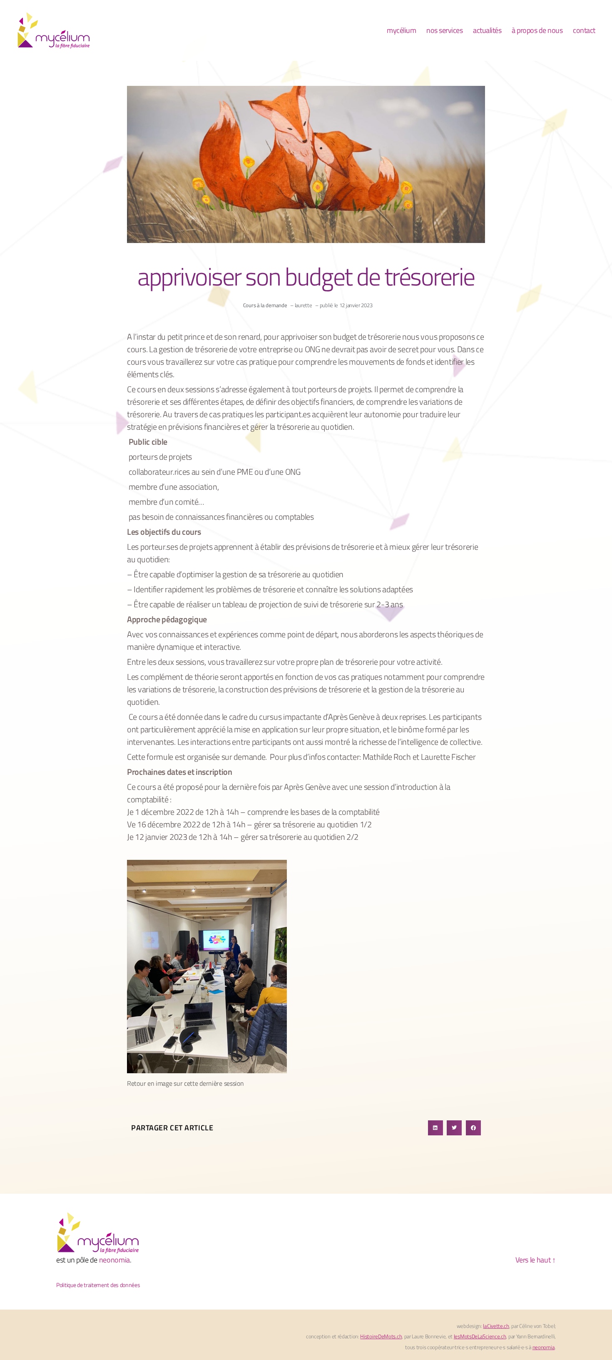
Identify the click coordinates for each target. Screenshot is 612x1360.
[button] (435, 1127)
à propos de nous (537, 30)
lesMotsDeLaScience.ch (480, 1336)
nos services (444, 30)
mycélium (401, 30)
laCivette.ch (496, 1326)
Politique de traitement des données (98, 1284)
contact (584, 30)
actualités (487, 30)
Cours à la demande (265, 305)
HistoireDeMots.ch (381, 1336)
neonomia (114, 1259)
